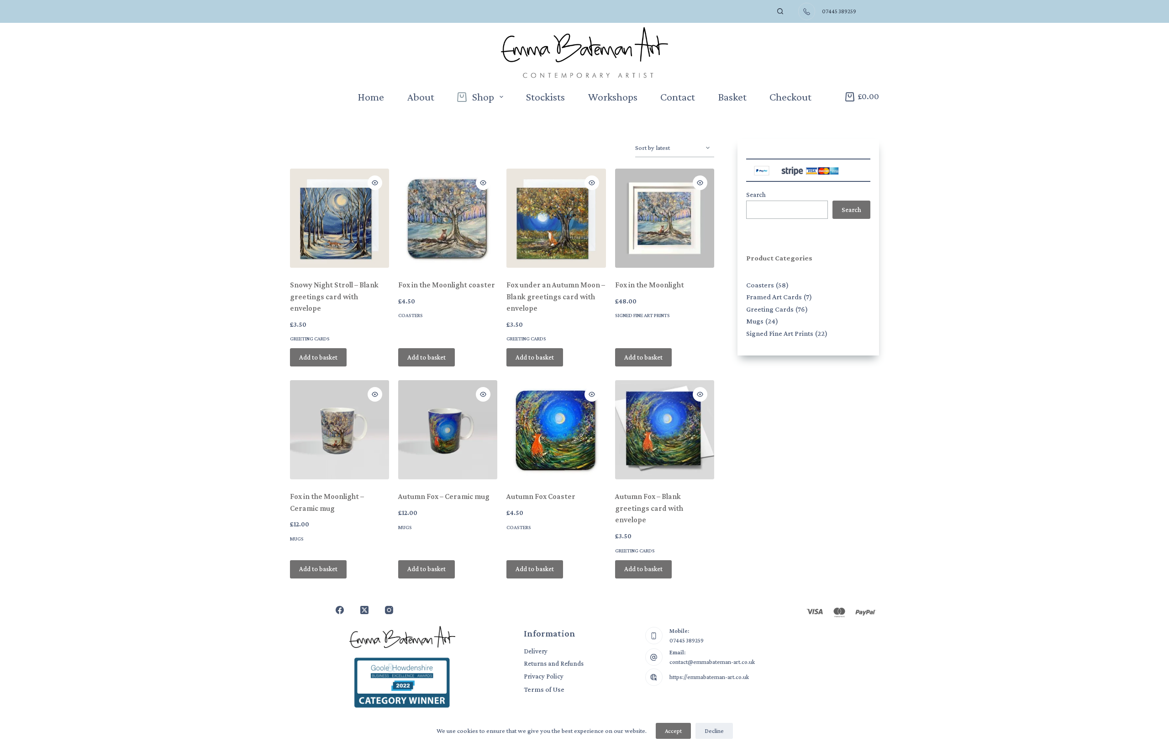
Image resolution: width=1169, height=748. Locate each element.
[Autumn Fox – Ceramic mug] (447, 429)
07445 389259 (686, 640)
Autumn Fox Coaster (540, 496)
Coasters (410, 315)
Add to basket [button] (318, 357)
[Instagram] (389, 610)
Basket (732, 96)
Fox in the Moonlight (649, 285)
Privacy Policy (543, 676)
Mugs (297, 539)
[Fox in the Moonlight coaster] (447, 218)
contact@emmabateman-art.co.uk (712, 661)
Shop (483, 96)
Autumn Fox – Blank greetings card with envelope (649, 508)
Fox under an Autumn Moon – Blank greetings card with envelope (555, 297)
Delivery (536, 651)
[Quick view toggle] (375, 182)
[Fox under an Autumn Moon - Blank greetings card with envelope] (556, 218)
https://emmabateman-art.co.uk (709, 677)
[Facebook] (340, 610)
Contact (677, 96)
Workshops (612, 96)
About (420, 96)
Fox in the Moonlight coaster (446, 285)
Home (371, 96)
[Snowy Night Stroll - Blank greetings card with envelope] (339, 218)
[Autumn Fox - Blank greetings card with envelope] (664, 429)
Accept (673, 730)
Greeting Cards (310, 338)
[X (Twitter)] (364, 610)
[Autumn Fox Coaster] (556, 429)
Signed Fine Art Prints (642, 315)
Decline (714, 730)
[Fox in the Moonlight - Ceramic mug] (339, 429)
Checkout (790, 96)
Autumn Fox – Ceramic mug (444, 496)
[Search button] (780, 11)
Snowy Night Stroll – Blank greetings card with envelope (334, 297)
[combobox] (752, 11)
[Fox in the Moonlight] (664, 218)
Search (756, 194)
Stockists (545, 96)
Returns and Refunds (554, 663)
